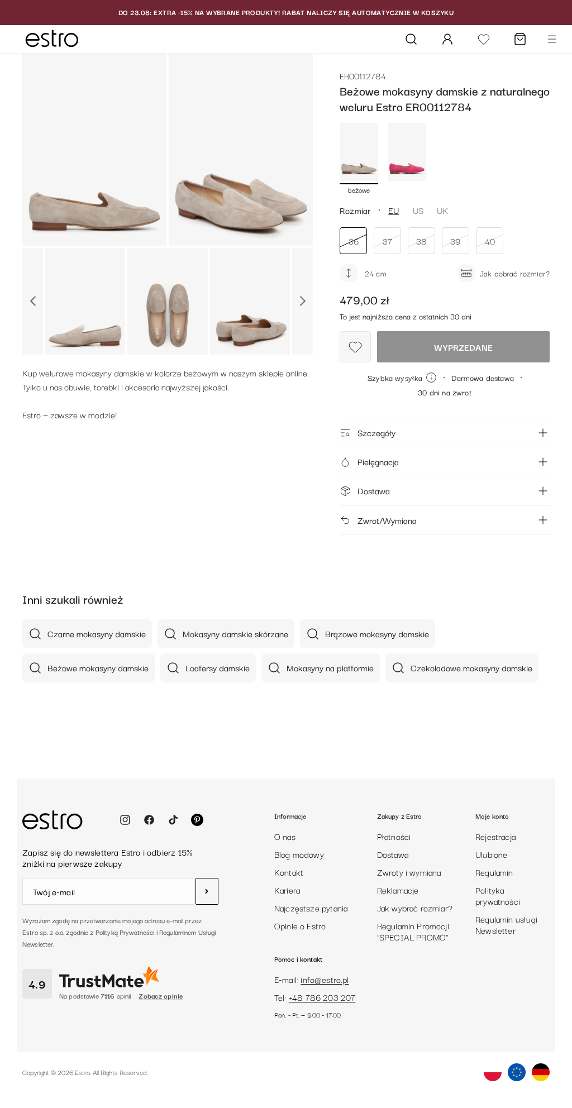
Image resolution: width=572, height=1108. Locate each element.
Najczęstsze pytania (310, 907)
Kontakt (288, 871)
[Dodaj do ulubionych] (355, 346)
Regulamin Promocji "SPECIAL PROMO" (413, 931)
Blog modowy (299, 854)
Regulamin (494, 871)
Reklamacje (398, 889)
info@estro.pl (325, 979)
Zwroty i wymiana (409, 871)
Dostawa (374, 490)
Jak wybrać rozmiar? (414, 907)
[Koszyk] (520, 39)
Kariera (287, 889)
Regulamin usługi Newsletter (506, 924)
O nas (284, 836)
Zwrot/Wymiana (387, 520)
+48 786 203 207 (322, 997)
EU (393, 210)
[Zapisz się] (207, 891)
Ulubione (491, 854)
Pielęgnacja (378, 461)
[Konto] (447, 39)
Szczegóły (376, 432)
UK (442, 210)
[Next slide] (302, 301)
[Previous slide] (32, 301)
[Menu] (552, 39)
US (418, 210)
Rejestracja (495, 836)
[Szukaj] (411, 39)
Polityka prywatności (497, 895)
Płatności (394, 836)
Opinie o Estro (300, 925)
